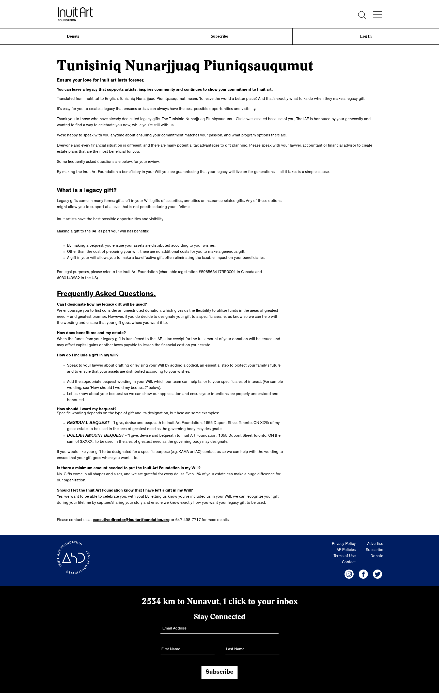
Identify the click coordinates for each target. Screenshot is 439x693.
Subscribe (219, 36)
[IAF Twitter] (377, 573)
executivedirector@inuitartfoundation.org (131, 519)
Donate (73, 36)
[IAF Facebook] (363, 573)
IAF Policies (346, 549)
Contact (349, 561)
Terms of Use (345, 555)
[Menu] (377, 14)
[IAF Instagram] (349, 573)
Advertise (375, 543)
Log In (366, 36)
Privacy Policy (344, 543)
